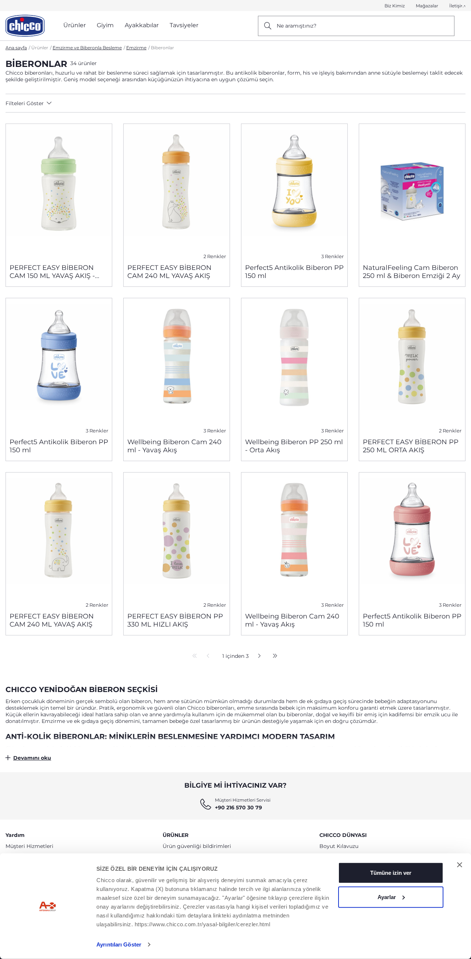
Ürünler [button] (74, 25)
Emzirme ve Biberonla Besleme (87, 47)
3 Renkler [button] (332, 256)
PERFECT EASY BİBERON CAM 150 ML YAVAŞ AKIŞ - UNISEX (52, 272)
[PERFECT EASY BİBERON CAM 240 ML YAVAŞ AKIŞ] (177, 191)
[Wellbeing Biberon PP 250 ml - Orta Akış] (294, 365)
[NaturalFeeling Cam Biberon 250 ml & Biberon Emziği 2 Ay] (412, 191)
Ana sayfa (16, 47)
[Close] (463, 5)
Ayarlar (387, 897)
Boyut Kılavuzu (338, 846)
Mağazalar (427, 5)
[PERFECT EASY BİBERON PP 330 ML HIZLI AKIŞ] (177, 539)
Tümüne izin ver (390, 873)
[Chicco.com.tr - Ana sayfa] (25, 26)
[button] (63, 103)
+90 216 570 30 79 (238, 807)
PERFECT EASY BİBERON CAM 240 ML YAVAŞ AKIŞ (169, 272)
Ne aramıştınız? (296, 25)
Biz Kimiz (395, 5)
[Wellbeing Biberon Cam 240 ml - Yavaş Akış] (177, 365)
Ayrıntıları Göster (118, 944)
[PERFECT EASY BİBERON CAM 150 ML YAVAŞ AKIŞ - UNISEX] (59, 191)
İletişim (457, 5)
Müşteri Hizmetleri (29, 846)
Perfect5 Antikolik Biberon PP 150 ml (294, 272)
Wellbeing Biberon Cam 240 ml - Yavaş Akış (174, 446)
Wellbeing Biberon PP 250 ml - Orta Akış (294, 446)
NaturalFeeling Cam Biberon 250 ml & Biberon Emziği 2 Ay (411, 272)
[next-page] (257, 656)
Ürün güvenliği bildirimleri (197, 846)
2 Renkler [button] (214, 256)
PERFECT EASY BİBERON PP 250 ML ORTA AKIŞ (410, 446)
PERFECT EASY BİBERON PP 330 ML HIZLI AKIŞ (175, 620)
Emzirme (136, 47)
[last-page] (273, 656)
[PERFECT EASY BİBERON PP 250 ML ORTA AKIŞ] (412, 365)
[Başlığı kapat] (459, 864)
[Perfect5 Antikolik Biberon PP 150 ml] (294, 191)
